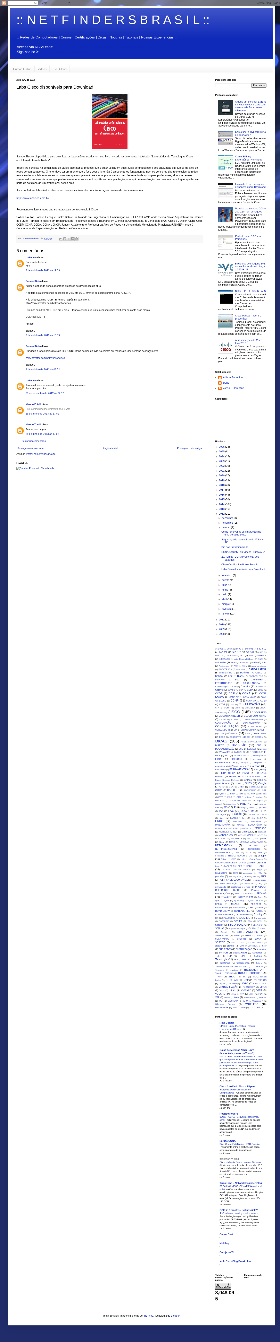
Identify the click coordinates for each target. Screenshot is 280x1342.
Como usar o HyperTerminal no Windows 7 (250, 133)
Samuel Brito (33, 281)
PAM (235, 873)
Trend (218, 973)
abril (224, 599)
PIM (247, 876)
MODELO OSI (226, 835)
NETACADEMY (223, 845)
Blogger (175, 1315)
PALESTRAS (221, 873)
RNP (260, 907)
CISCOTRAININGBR (229, 716)
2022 (222, 465)
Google (262, 783)
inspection (231, 804)
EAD (227, 755)
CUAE (221, 733)
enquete (258, 762)
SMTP (237, 935)
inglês (260, 801)
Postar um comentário (34, 441)
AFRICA (262, 655)
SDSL (260, 921)
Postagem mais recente (30, 448)
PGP (239, 876)
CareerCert (226, 1234)
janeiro (226, 613)
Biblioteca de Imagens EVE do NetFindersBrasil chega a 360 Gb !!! (250, 266)
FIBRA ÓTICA (227, 773)
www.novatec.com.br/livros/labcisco (45, 358)
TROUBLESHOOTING (250, 973)
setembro (227, 575)
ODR (251, 856)
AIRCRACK (224, 659)
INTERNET (246, 803)
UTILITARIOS (259, 980)
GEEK (260, 780)
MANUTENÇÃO (222, 825)
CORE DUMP (255, 726)
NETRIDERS (254, 849)
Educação (258, 755)
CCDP (218, 693)
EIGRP (218, 759)
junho (225, 589)
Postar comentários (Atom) (41, 454)
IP (234, 807)
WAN (236, 997)
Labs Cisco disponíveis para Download (243, 569)
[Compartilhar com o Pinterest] (76, 239)
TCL (217, 956)
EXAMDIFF (220, 769)
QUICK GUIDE (255, 900)
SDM (250, 921)
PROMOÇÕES (222, 893)
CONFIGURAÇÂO (251, 723)
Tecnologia (221, 959)
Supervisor (261, 949)
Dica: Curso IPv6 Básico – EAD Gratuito (240, 1144)
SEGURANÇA (237, 924)
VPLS (233, 994)
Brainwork (219, 680)
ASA (255, 662)
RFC (252, 907)
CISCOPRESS (259, 712)
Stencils (230, 945)
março (225, 604)
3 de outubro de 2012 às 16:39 (43, 335)
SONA (258, 939)
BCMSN (219, 676)
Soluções (241, 939)
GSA (231, 787)
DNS (259, 745)
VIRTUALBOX (259, 984)
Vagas (222, 984)
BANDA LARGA (257, 669)
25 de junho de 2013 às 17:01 (42, 413)
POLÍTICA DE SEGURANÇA (233, 880)
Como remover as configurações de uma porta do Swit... (241, 533)
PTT (251, 897)
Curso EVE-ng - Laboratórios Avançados (248, 158)
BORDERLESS (256, 676)
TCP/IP (242, 956)
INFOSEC (219, 801)
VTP (217, 997)
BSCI (237, 679)
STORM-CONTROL (249, 946)
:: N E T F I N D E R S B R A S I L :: (113, 20)
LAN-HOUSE (257, 818)
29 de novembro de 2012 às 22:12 (45, 393)
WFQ (245, 1001)
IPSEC (252, 807)
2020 (222, 475)
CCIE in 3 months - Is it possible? (239, 1210)
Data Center (260, 733)
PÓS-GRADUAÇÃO (229, 883)
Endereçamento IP (225, 762)
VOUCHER (221, 994)
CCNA (246, 693)
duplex (263, 749)
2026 (222, 446)
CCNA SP (234, 697)
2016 (222, 494)
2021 (222, 470)
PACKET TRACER (256, 866)
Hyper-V (222, 794)
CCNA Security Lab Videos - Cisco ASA (243, 552)
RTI (217, 918)
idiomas (262, 794)
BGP (230, 676)
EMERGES (236, 759)
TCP (229, 956)
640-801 (249, 648)
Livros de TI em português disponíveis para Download (250, 186)
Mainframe (256, 821)
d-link (247, 733)
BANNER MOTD (227, 673)
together (234, 970)
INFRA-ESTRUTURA (240, 800)
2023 (222, 461)
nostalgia (219, 856)
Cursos (233, 733)
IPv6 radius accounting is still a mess (238, 1213)
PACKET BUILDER (233, 866)
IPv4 (221, 811)
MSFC (260, 835)
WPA (235, 1007)
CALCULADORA (251, 683)
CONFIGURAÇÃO (227, 726)
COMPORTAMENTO (253, 719)
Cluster (223, 719)
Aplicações (220, 662)
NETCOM (253, 845)
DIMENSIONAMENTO (251, 742)
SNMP (248, 935)
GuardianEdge (256, 787)
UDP (246, 980)
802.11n (219, 655)
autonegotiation (259, 666)
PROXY (241, 897)
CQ (235, 730)
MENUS (247, 828)
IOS (225, 807)
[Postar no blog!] (65, 239)
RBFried (148, 1315)
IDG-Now (251, 794)
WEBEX (262, 997)
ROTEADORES (242, 911)
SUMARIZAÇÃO (244, 949)
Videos (42, 69)
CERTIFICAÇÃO (249, 704)
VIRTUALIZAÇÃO (228, 987)
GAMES (248, 780)
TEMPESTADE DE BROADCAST (231, 966)
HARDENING (250, 790)
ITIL (261, 811)
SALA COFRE (228, 918)
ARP (233, 662)
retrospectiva (239, 907)
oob (243, 859)
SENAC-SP (258, 925)
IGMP (238, 797)
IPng (242, 807)
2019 (222, 480)
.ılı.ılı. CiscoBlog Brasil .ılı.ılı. (236, 1261)
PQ (260, 883)
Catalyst (219, 690)
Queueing (239, 900)
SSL (243, 942)
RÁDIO (218, 904)
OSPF (253, 862)
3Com (229, 649)
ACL (242, 655)
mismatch (262, 832)
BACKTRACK (225, 669)
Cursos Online (22, 69)
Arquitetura (244, 662)
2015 (222, 499)
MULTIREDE (236, 838)
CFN (217, 708)
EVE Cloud (60, 69)
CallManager (221, 686)
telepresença (243, 963)
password (247, 873)
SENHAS (219, 928)
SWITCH (223, 952)
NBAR (232, 842)
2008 (222, 634)
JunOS (251, 814)
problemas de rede (240, 887)
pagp (259, 870)
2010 (222, 624)
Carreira (245, 686)
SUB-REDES (225, 949)
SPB (233, 942)
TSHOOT (232, 976)
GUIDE (218, 790)
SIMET (263, 928)
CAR (234, 687)
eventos (255, 766)
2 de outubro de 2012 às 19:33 (43, 270)
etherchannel (221, 766)
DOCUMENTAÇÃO (224, 749)
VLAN (233, 990)
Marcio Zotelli (33, 404)
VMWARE (246, 990)
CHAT (237, 708)
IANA (232, 794)
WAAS (227, 997)
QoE (217, 900)
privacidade (220, 887)
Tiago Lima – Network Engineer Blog (241, 1183)
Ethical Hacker (238, 766)
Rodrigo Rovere (229, 1113)
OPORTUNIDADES (225, 862)
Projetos (255, 890)
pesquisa (219, 876)
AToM (244, 666)
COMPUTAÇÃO (223, 723)
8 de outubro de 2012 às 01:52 (43, 369)
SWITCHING (240, 952)
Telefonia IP (260, 959)
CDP (232, 704)
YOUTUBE (254, 1007)
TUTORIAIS (231, 980)
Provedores (226, 897)
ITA (252, 811)
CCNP (235, 700)
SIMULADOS (221, 935)
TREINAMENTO (253, 969)
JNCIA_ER (220, 814)
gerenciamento (222, 783)
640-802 (261, 648)
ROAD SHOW (222, 911)
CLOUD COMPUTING (255, 716)
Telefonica (225, 963)
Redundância (221, 907)
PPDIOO (249, 883)
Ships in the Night (236, 928)
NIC (238, 852)
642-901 (250, 652)
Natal (221, 842)
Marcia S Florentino (233, 388)
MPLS (250, 835)
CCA (241, 690)
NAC (249, 838)
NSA (230, 855)
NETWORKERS (222, 852)
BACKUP (240, 669)
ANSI (260, 659)
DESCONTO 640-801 (240, 737)
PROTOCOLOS (243, 893)
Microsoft (246, 831)
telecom (246, 959)
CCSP (263, 700)
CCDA (250, 690)
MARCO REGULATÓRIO (249, 825)
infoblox (259, 797)
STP (264, 945)
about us (231, 655)
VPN (242, 994)
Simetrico (225, 932)
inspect (218, 804)
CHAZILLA (250, 708)
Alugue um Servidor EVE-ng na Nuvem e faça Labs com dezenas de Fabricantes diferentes (250, 106)
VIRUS (263, 987)
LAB (221, 818)
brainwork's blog (229, 1159)
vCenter (233, 984)
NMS (260, 852)
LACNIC (234, 818)
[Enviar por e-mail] (61, 239)
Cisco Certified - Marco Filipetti (237, 1086)
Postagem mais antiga (189, 448)
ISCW (244, 811)
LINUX (219, 821)
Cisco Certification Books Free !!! (239, 564)
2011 (222, 619)
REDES (234, 903)
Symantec (257, 952)
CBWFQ (231, 690)
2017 (222, 489)
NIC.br (249, 852)
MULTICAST (221, 838)
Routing (258, 914)
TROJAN (229, 973)
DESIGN (259, 737)
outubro (226, 527)
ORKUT (242, 863)
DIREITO (219, 745)
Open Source (256, 859)
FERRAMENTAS (238, 769)
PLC (255, 876)
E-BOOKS (255, 752)
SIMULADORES (247, 931)
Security (219, 925)
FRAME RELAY (237, 776)
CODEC (235, 719)
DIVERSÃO (239, 745)
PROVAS (261, 893)
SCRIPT (238, 921)
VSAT (260, 994)
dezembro (228, 518)
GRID (221, 787)
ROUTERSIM (243, 914)
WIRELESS (251, 1004)
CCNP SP (251, 701)
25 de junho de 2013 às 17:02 (42, 434)
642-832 (223, 652)
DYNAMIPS (224, 752)
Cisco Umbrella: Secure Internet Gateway (241, 1162)
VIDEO (244, 983)
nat (264, 838)
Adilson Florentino (232, 377)
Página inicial (110, 448)
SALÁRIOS (244, 918)
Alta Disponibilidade (243, 659)
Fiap (264, 769)
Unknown (31, 257)
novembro (228, 522)
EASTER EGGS (241, 756)
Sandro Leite (260, 918)
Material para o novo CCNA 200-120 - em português (250, 210)
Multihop (224, 1243)
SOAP (260, 935)
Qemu (260, 897)
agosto (226, 580)
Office (224, 859)
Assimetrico (224, 666)
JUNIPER (236, 814)
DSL (241, 749)
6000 (238, 649)
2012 (222, 513)
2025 (222, 451)
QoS (226, 900)
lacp (244, 818)
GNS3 (248, 783)
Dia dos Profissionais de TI (236, 547)
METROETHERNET (228, 832)
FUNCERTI (254, 776)
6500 (260, 652)
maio (225, 594)
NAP (257, 838)
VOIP (259, 990)
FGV (256, 769)
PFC (231, 876)
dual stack (251, 749)
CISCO (234, 712)
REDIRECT (256, 904)
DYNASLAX (240, 752)
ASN (264, 662)
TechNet (258, 956)
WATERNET (249, 997)
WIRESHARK (222, 1007)
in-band (248, 797)
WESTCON (233, 1001)
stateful (218, 946)
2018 (222, 485)
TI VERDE (258, 966)
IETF (220, 797)
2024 (222, 456)
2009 (222, 629)
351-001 (219, 649)
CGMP (227, 708)
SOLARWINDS (222, 939)
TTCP (244, 976)
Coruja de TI (226, 1252)
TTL (254, 976)
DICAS (221, 741)
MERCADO (260, 828)
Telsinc (259, 963)
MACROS (237, 821)
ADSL (251, 655)
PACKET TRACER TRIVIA (236, 870)
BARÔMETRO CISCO (251, 672)
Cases (259, 686)
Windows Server (225, 1004)
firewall (245, 773)
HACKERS (233, 790)
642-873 (236, 652)
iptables (262, 807)
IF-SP (229, 797)
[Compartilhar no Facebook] (73, 239)
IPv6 (231, 810)
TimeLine (219, 970)
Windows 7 (257, 1001)
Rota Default (227, 1022)
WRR (243, 1007)
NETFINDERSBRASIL (226, 849)
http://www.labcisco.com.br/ (32, 198)
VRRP (251, 994)
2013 (222, 509)
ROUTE (259, 911)
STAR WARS (256, 942)
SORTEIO (220, 942)
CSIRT (263, 730)
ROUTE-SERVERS (224, 914)
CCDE (260, 690)
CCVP (222, 704)
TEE (236, 959)
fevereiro (227, 609)
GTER (241, 786)
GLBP (238, 783)
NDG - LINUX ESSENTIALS (250, 291)
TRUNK (219, 976)
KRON (263, 814)
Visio (222, 990)
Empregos (255, 759)
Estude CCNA (228, 1141)
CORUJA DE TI (222, 730)
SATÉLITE (224, 921)
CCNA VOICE (249, 697)
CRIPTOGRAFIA (248, 730)
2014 (222, 504)
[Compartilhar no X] (69, 239)
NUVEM (241, 856)
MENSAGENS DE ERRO (227, 828)
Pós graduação (259, 880)
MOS (240, 835)
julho (225, 585)
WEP (221, 1001)
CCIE (232, 693)
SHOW (252, 928)
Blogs (240, 676)
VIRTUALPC (249, 987)
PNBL (263, 876)
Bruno (225, 382)
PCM (260, 873)
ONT (233, 859)
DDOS (222, 737)
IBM (241, 794)
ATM (236, 666)
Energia (244, 762)
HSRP (263, 790)
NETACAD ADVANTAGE (251, 842)
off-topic (262, 855)
